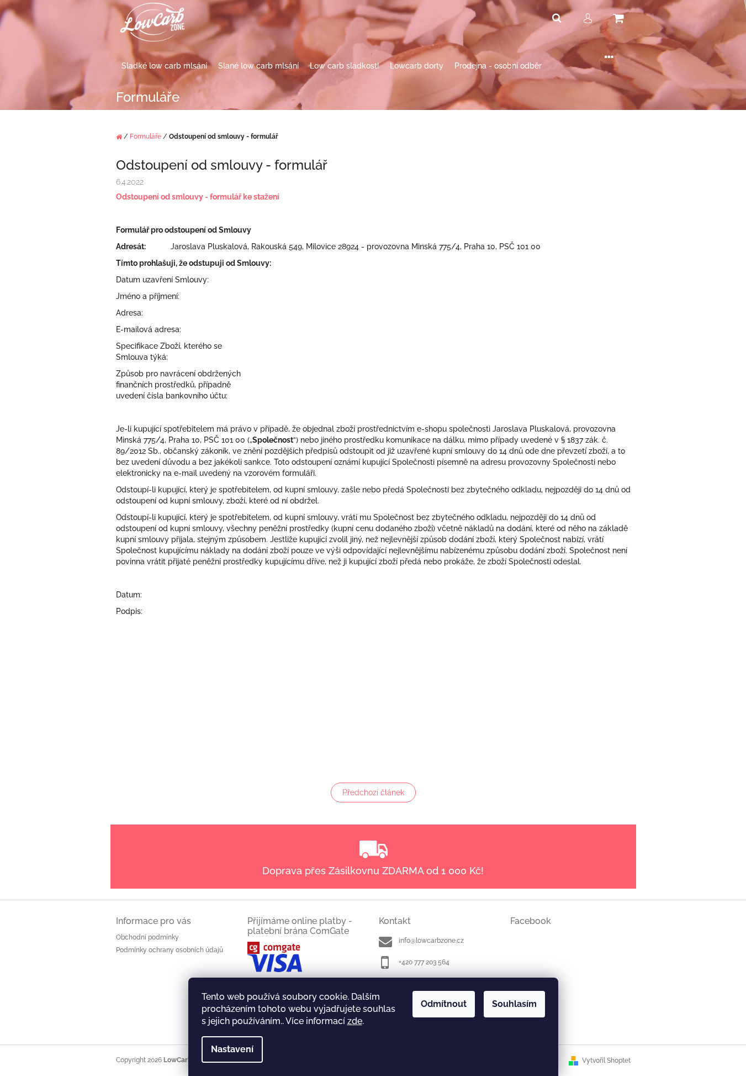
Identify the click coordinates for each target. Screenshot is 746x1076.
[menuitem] (164, 66)
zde (354, 1021)
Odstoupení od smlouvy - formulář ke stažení (197, 196)
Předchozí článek (373, 792)
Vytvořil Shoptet (606, 1060)
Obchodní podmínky (147, 937)
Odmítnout (444, 1004)
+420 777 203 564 (424, 962)
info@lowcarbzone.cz (431, 940)
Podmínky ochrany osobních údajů (169, 950)
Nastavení (232, 1049)
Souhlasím (514, 1004)
